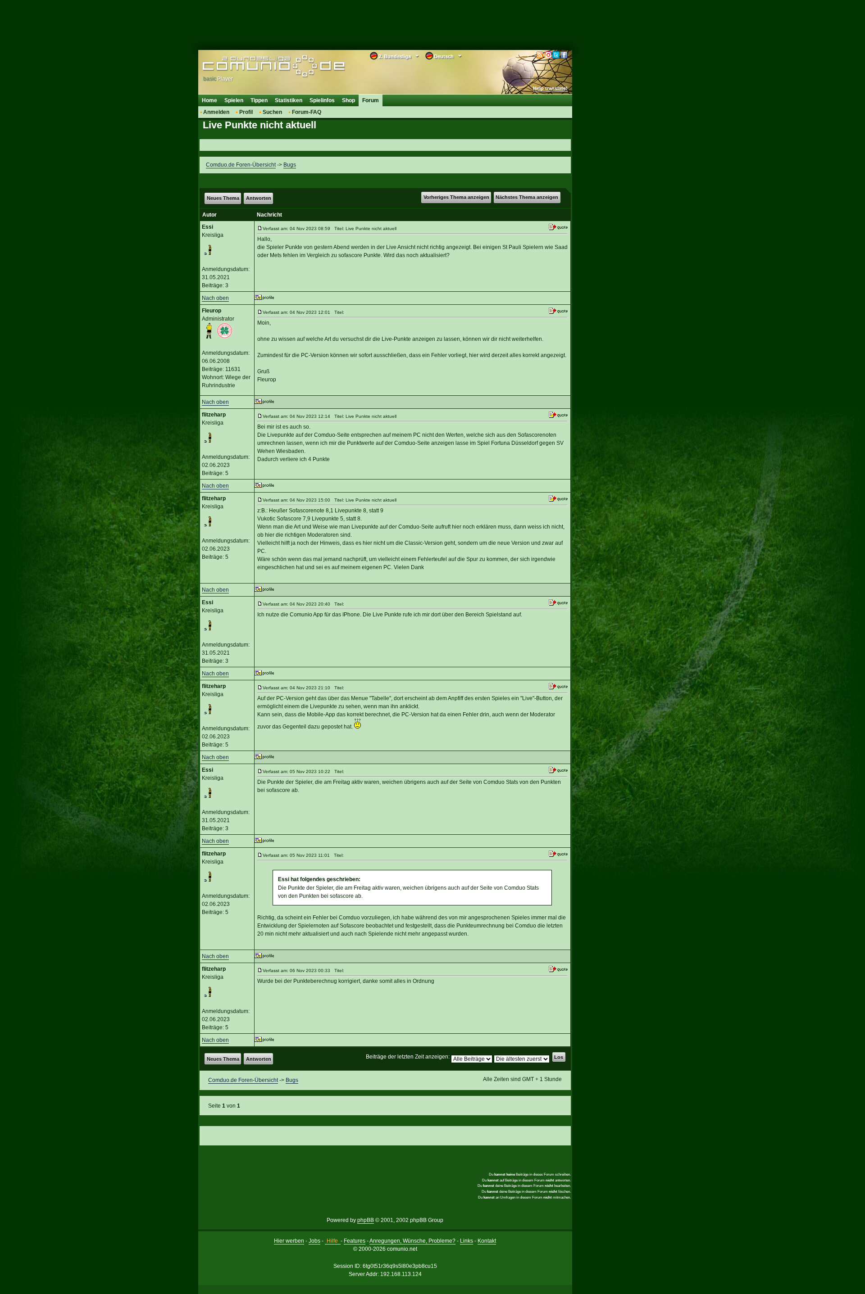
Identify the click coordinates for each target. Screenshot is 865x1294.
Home (209, 100)
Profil (246, 112)
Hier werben (289, 1241)
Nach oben (215, 298)
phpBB (365, 1220)
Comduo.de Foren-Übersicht (241, 165)
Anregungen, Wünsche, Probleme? (412, 1241)
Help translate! (550, 88)
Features (354, 1241)
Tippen (259, 100)
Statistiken (288, 100)
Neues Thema (223, 198)
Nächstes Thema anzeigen (527, 197)
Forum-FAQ (306, 112)
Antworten (258, 198)
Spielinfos (322, 100)
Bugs (289, 165)
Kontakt (487, 1241)
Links (466, 1241)
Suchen (272, 112)
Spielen (233, 100)
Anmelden (216, 112)
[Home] (260, 66)
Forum (370, 100)
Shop (348, 100)
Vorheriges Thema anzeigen (456, 197)
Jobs (314, 1241)
